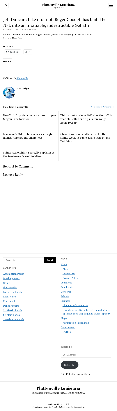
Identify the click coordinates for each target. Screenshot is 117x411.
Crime (6, 283)
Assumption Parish (13, 273)
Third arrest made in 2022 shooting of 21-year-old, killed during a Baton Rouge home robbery (86, 118)
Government (68, 327)
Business (65, 300)
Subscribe (69, 365)
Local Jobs (66, 282)
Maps (64, 318)
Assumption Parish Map (76, 322)
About (66, 269)
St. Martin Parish (12, 310)
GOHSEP (67, 331)
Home (64, 264)
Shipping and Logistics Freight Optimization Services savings (58, 407)
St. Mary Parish (11, 314)
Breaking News (11, 278)
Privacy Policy (70, 278)
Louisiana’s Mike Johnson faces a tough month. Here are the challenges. (27, 135)
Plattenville (9, 301)
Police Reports (11, 305)
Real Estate (67, 287)
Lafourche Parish (12, 292)
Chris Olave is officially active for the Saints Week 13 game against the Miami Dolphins (85, 137)
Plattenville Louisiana (58, 4)
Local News (9, 296)
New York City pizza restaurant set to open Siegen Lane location (29, 117)
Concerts (66, 291)
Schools (65, 296)
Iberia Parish (10, 287)
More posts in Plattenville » (102, 107)
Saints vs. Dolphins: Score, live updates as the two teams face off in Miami (29, 154)
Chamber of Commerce (75, 305)
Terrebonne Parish (13, 319)
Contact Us (69, 273)
